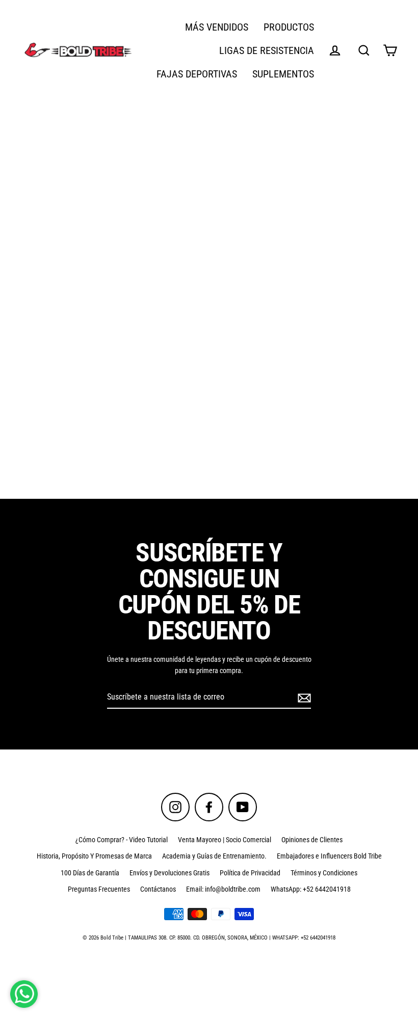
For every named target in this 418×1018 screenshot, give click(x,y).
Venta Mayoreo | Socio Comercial (224, 840)
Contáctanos (158, 889)
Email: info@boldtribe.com (223, 889)
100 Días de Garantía (90, 873)
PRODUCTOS (289, 27)
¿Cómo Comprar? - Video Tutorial (121, 840)
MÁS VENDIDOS (216, 27)
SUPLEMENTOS (283, 74)
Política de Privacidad (250, 873)
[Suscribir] (303, 697)
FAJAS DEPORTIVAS (196, 74)
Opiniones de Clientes (312, 840)
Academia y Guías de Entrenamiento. (214, 856)
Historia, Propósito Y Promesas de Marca (94, 856)
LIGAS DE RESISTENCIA (266, 51)
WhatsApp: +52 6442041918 (311, 889)
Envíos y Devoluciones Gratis (169, 873)
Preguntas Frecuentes (99, 889)
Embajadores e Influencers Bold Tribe (329, 856)
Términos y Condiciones (324, 873)
